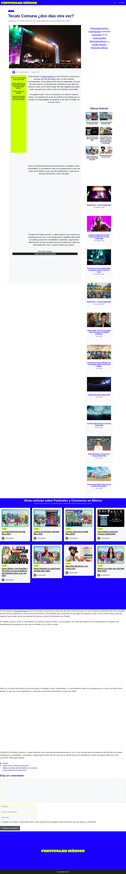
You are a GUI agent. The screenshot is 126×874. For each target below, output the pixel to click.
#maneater (97, 35)
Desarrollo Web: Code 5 (63, 872)
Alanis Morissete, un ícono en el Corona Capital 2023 (99, 454)
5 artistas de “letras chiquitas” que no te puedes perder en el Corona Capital (99, 364)
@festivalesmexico (99, 28)
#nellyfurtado (94, 31)
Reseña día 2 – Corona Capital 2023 (99, 205)
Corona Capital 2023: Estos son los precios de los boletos (99, 485)
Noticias (5, 763)
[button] (115, 2)
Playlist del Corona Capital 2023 (99, 395)
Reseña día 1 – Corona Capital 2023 (99, 302)
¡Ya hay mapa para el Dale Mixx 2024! (106, 122)
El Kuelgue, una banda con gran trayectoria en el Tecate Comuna (18, 98)
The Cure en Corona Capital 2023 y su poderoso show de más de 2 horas (99, 270)
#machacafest (99, 38)
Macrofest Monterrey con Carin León (106, 156)
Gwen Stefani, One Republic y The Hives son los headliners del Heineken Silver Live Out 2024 (106, 140)
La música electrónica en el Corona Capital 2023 (99, 424)
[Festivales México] (19, 2)
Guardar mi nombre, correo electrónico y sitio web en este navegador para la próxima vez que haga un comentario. (49, 822)
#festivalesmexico (98, 41)
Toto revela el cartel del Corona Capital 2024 (92, 138)
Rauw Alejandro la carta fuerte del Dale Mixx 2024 (92, 158)
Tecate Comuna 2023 (18, 79)
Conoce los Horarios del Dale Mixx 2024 (92, 122)
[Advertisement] (18, 127)
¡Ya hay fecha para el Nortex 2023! (14, 770)
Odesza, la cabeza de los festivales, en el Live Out (19, 768)
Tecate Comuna (21, 77)
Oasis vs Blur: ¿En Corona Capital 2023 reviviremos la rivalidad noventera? (99, 332)
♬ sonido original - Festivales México (100, 44)
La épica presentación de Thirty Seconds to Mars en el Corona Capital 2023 (99, 236)
